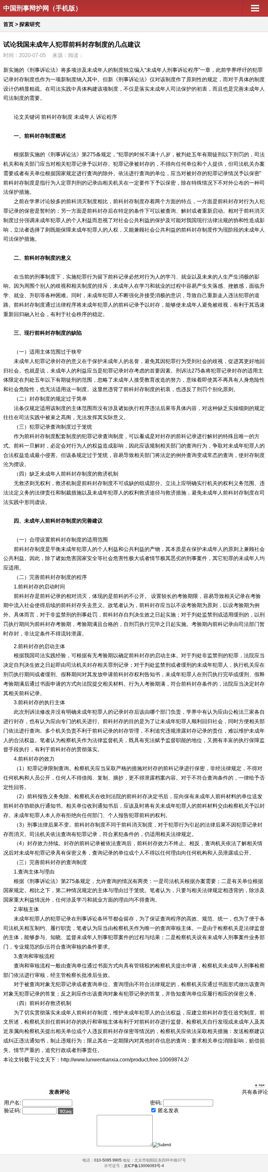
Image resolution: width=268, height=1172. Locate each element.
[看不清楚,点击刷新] (65, 1111)
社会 (123, 220)
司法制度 (13, 98)
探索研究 (29, 24)
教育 (149, 380)
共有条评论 (255, 1092)
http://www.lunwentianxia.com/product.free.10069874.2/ (125, 1059)
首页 (8, 24)
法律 (212, 220)
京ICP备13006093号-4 (144, 1166)
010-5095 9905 (108, 1160)
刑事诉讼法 (42, 70)
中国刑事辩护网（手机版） (42, 8)
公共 (134, 220)
